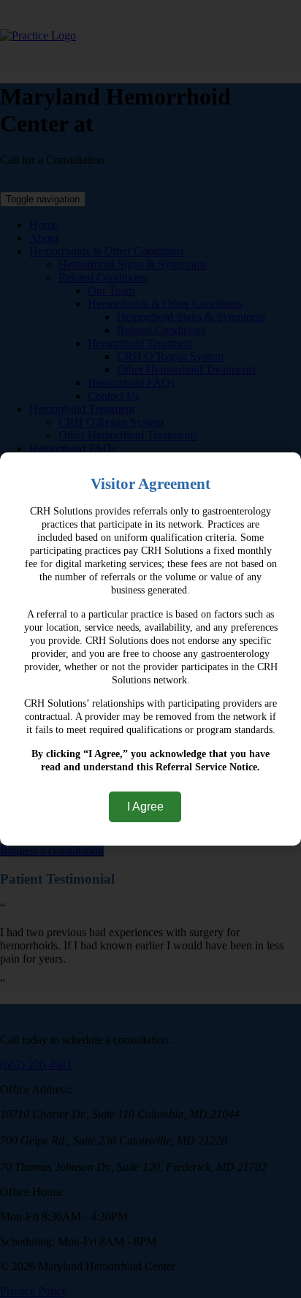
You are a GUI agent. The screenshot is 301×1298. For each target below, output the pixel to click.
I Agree (145, 806)
